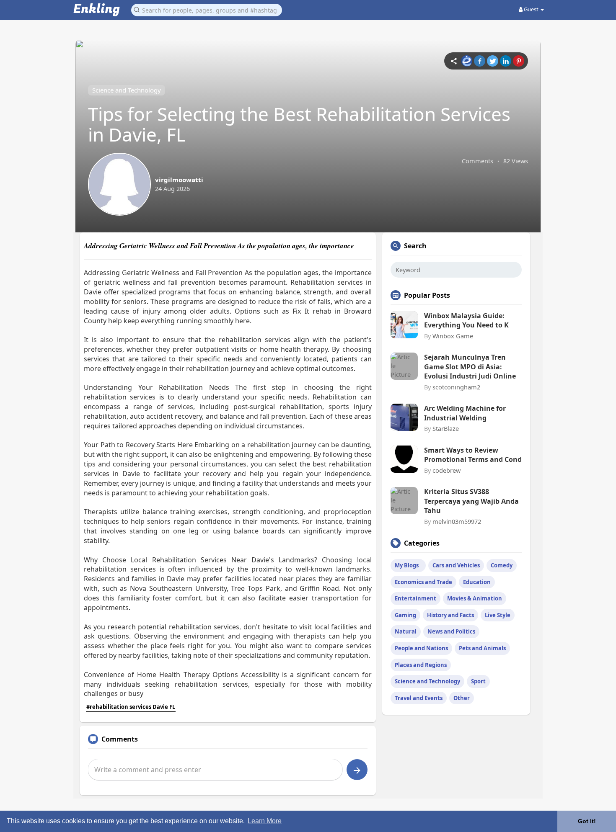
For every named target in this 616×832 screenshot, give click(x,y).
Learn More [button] (265, 820)
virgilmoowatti (179, 179)
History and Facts (450, 615)
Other (461, 698)
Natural (406, 631)
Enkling (96, 9)
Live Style (497, 615)
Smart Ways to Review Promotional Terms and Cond (473, 455)
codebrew (446, 470)
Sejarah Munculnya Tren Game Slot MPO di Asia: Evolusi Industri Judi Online (470, 367)
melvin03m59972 (456, 521)
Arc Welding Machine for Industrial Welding (465, 413)
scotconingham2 (456, 387)
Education (477, 582)
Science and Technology (126, 90)
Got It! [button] (587, 821)
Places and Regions (421, 665)
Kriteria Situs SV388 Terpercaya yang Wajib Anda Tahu (471, 501)
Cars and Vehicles (456, 565)
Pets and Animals (482, 648)
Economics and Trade (423, 582)
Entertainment (415, 598)
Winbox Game (452, 336)
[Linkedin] (505, 61)
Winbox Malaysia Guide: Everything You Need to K (466, 320)
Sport (478, 681)
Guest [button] (531, 9)
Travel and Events (419, 698)
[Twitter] (492, 61)
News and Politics (451, 631)
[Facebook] (479, 61)
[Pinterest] (518, 61)
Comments (477, 161)
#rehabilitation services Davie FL (130, 707)
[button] (206, 9)
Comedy (501, 565)
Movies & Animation (474, 598)
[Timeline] (453, 61)
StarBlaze (445, 428)
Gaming (405, 615)
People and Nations (421, 648)
